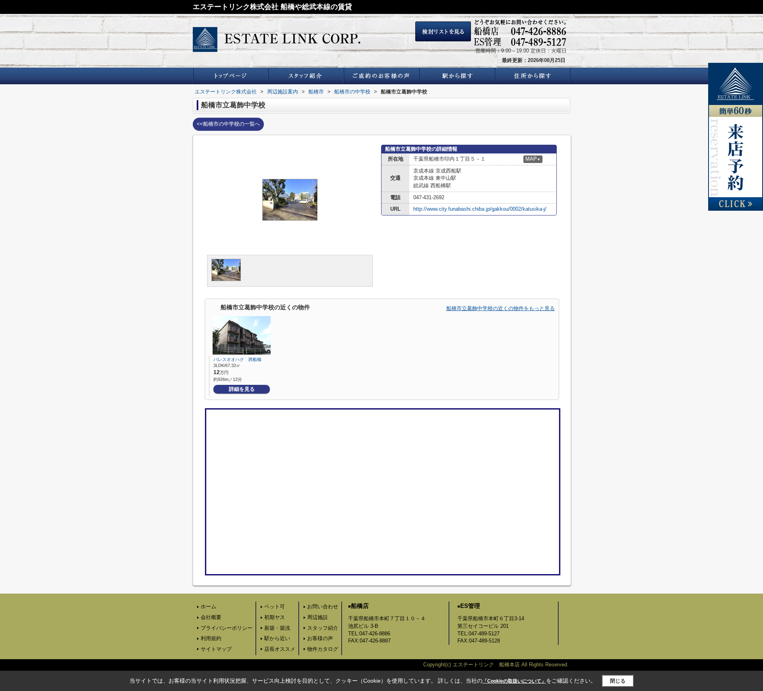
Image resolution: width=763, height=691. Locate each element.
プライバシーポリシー (226, 628)
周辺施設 (317, 617)
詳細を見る (242, 389)
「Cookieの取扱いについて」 (514, 681)
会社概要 (211, 617)
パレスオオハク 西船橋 (237, 359)
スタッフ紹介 (322, 628)
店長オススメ (279, 649)
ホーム (208, 606)
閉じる (618, 681)
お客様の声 (320, 638)
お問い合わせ (322, 606)
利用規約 (211, 638)
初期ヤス (274, 617)
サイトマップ (216, 649)
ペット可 (274, 606)
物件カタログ (322, 649)
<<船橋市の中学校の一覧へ (228, 124)
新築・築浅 (277, 628)
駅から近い (277, 638)
